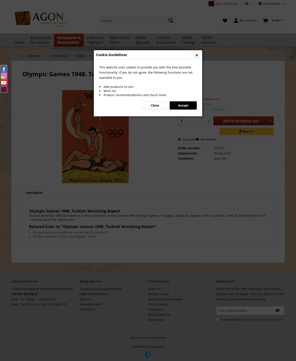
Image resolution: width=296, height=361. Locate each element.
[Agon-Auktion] (4, 89)
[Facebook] (4, 68)
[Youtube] (4, 82)
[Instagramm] (4, 75)
